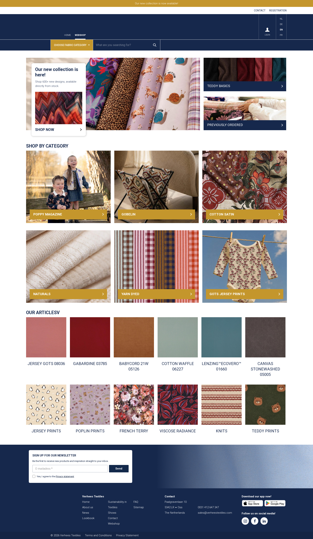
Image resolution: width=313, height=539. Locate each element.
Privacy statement (65, 476)
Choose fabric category (70, 45)
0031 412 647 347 (208, 507)
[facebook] (254, 521)
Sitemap (138, 507)
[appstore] (252, 503)
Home (67, 35)
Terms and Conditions (98, 535)
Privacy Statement (127, 535)
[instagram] (245, 521)
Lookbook (88, 518)
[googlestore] (275, 503)
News (85, 512)
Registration (278, 10)
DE (281, 24)
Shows (112, 512)
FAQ (135, 502)
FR (281, 35)
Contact (260, 10)
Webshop (80, 35)
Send (118, 468)
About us (87, 507)
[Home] (51, 504)
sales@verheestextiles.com (215, 512)
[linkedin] (264, 521)
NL (281, 19)
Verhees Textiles (43, 27)
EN (281, 29)
